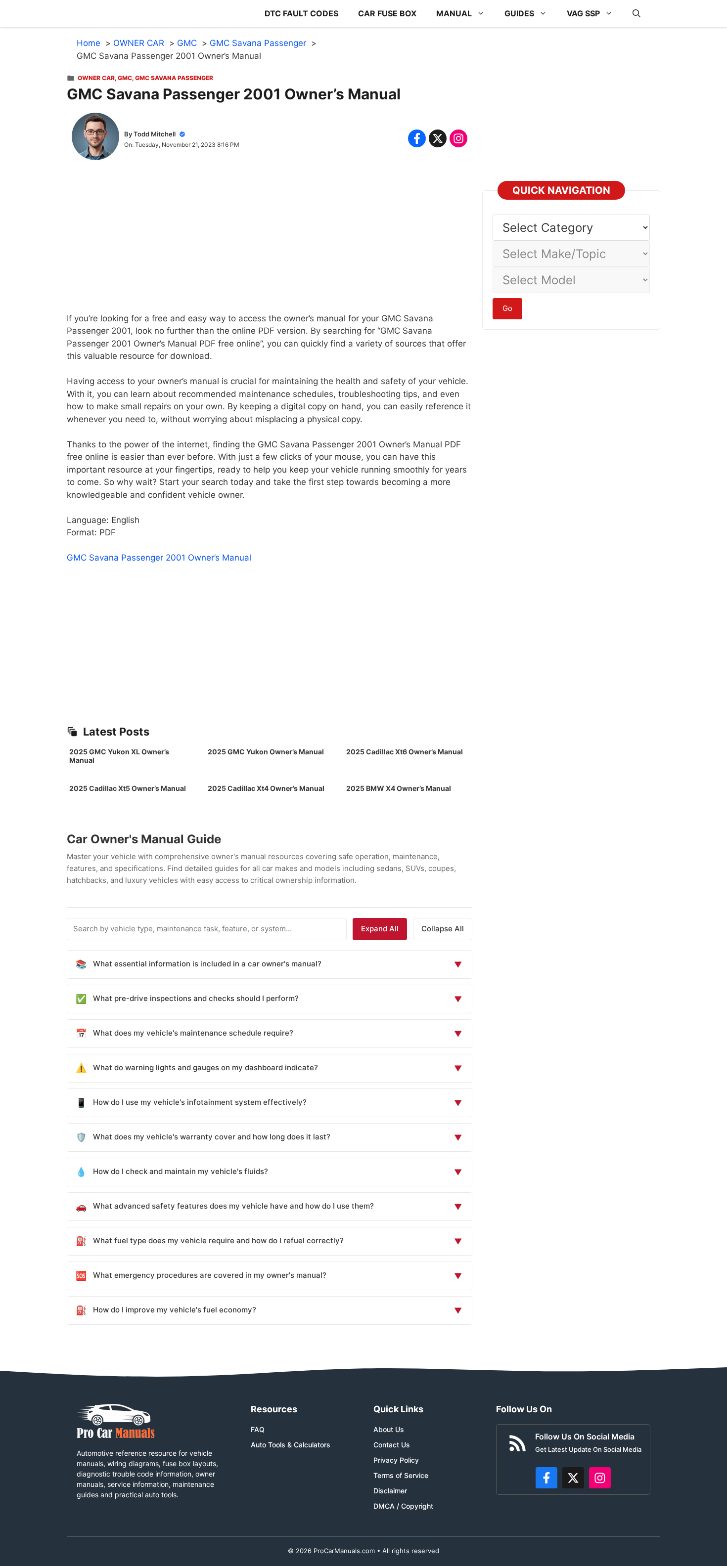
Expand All (380, 928)
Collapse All (442, 928)
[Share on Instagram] (458, 138)
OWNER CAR (96, 78)
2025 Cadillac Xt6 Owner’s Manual (404, 751)
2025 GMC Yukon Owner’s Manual (266, 751)
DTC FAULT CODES (301, 13)
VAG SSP (583, 13)
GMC (125, 78)
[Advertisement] (269, 243)
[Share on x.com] (438, 138)
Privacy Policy (396, 1460)
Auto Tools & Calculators (290, 1444)
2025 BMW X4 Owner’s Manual (398, 788)
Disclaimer (390, 1490)
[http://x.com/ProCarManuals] (573, 1478)
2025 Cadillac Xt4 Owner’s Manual (266, 788)
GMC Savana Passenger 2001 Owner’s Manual (159, 558)
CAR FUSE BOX (387, 13)
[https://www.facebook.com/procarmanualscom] (546, 1478)
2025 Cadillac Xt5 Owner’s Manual (127, 788)
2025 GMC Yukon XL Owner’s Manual (119, 755)
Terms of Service (400, 1475)
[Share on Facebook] (417, 138)
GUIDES (519, 13)
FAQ (258, 1429)
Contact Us (391, 1444)
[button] (636, 13)
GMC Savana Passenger (174, 78)
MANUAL (454, 13)
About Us (388, 1429)
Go (507, 308)
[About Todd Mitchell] (95, 138)
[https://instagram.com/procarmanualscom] (600, 1478)
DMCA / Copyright (403, 1506)
